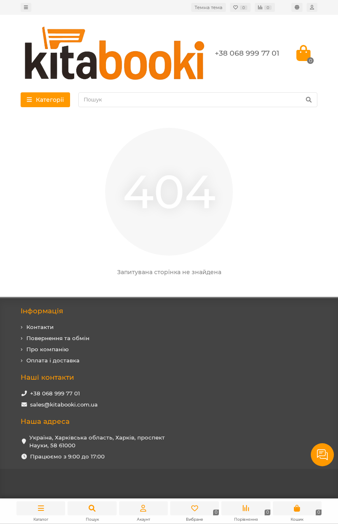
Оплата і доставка (53, 360)
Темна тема (209, 7)
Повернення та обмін (57, 338)
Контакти (40, 327)
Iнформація (42, 311)
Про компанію (47, 349)
